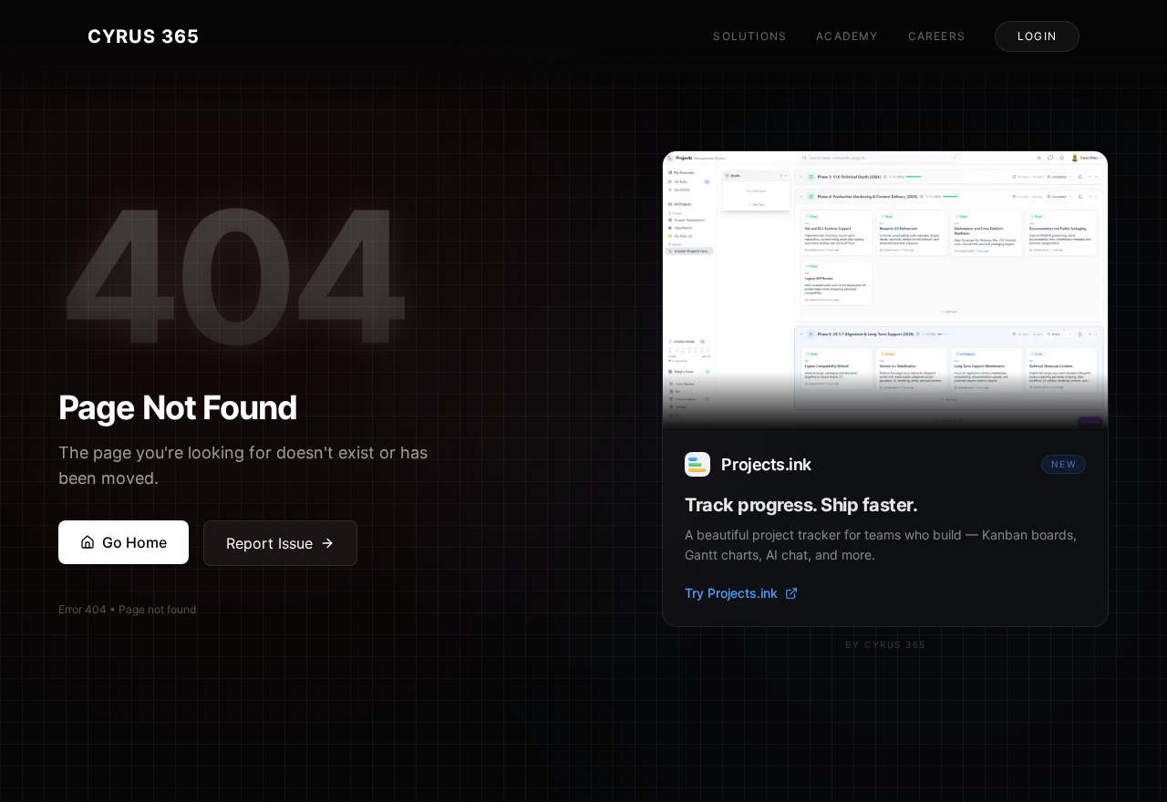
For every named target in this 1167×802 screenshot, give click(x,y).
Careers (937, 36)
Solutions (750, 36)
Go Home (134, 542)
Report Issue (269, 543)
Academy (847, 36)
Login (1037, 36)
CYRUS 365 (144, 36)
